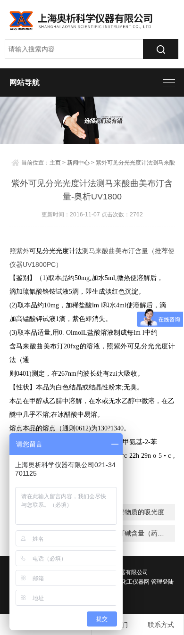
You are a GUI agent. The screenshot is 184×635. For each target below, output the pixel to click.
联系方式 (161, 624)
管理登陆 (162, 581)
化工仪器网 (135, 581)
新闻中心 (78, 162)
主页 (55, 162)
